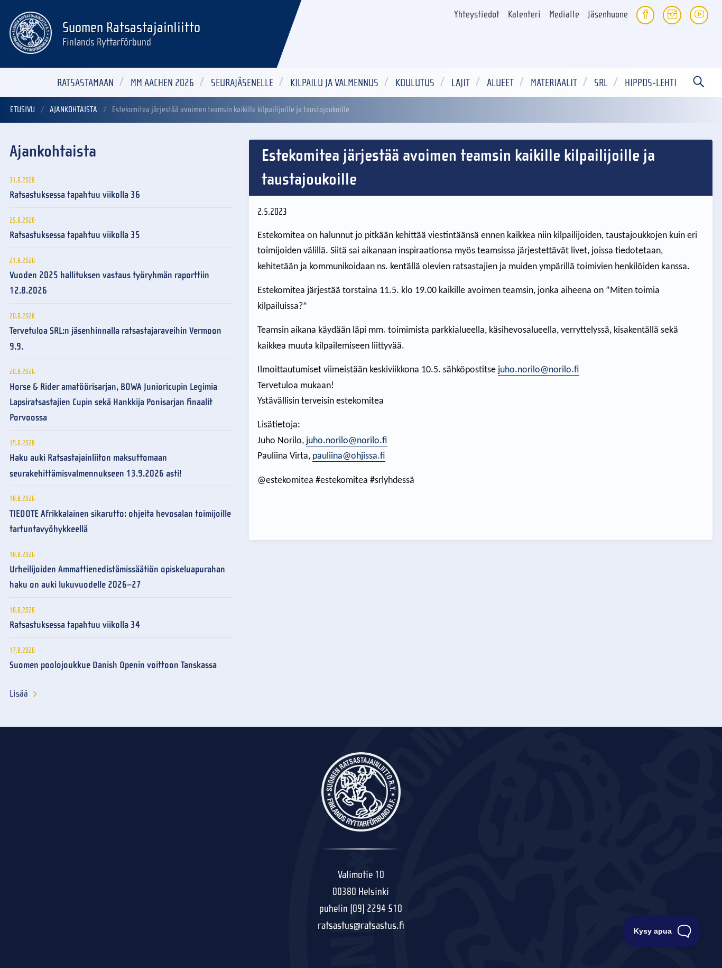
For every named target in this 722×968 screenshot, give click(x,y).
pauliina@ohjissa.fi (348, 456)
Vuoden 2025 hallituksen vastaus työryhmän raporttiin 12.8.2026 (109, 283)
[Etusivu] (31, 31)
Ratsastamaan (85, 83)
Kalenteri (524, 14)
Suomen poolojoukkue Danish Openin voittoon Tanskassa (113, 665)
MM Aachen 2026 (162, 83)
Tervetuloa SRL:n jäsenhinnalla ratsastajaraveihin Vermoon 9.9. (115, 338)
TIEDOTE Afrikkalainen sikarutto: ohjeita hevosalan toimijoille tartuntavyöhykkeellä (120, 521)
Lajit (460, 83)
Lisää (19, 693)
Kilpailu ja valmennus (334, 83)
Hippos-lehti (651, 83)
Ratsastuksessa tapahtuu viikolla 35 (75, 235)
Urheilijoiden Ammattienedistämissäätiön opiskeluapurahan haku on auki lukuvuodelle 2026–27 (117, 577)
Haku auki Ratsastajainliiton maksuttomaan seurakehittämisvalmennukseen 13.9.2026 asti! (96, 465)
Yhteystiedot (476, 14)
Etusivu (22, 109)
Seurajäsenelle (242, 83)
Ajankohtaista (73, 109)
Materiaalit (554, 83)
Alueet (500, 83)
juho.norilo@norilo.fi (538, 370)
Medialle (564, 14)
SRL (601, 83)
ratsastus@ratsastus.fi (361, 925)
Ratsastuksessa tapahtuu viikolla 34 (75, 625)
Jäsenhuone (608, 14)
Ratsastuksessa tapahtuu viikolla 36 (75, 194)
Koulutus (414, 83)
